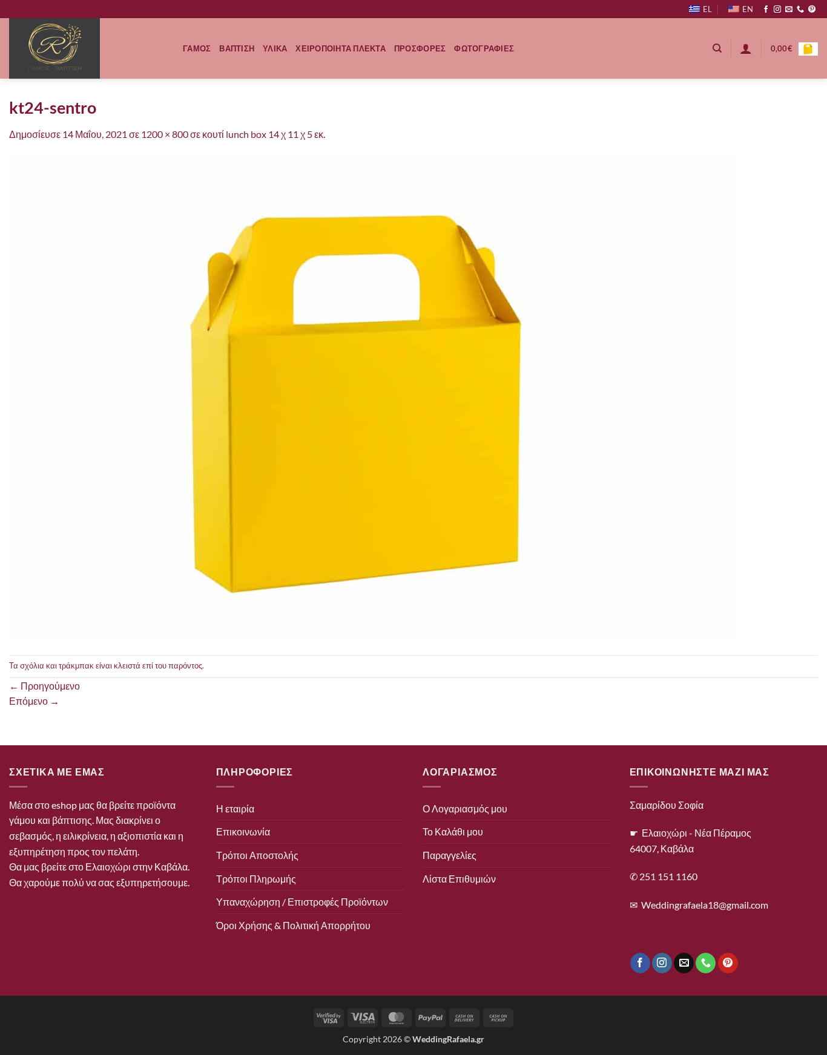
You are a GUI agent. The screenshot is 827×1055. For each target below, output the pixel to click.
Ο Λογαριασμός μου (465, 808)
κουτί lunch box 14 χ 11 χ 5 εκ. (263, 134)
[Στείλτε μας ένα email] (788, 9)
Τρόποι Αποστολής (257, 855)
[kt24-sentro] (372, 397)
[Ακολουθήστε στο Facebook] (765, 9)
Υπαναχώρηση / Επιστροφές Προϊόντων (302, 901)
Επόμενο (34, 701)
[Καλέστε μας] (800, 9)
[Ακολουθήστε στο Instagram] (777, 9)
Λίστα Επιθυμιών (459, 878)
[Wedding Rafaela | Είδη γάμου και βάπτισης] (87, 48)
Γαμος (197, 48)
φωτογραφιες (484, 48)
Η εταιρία (235, 808)
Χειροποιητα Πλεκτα (340, 48)
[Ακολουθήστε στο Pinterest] (811, 9)
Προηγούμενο (44, 685)
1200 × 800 (164, 134)
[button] (746, 48)
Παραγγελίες (449, 855)
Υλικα (275, 48)
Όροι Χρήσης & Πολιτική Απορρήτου (293, 925)
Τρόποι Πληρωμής (256, 878)
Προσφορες (420, 48)
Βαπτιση (236, 48)
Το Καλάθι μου (453, 831)
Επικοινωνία (243, 831)
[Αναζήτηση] (717, 48)
